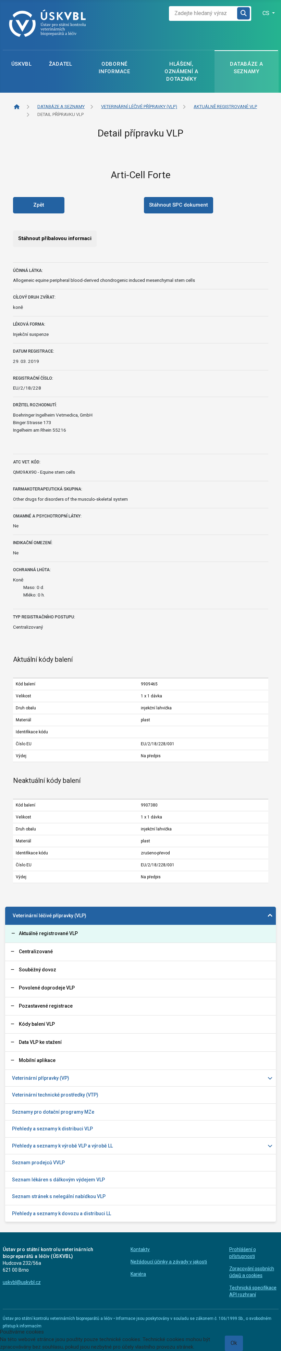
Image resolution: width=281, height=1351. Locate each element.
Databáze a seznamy (246, 68)
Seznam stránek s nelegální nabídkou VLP (59, 1196)
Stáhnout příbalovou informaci (54, 238)
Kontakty (140, 1249)
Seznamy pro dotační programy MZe (53, 1112)
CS (266, 13)
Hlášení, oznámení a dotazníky (181, 71)
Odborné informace (114, 68)
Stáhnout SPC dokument (178, 205)
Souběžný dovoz (37, 969)
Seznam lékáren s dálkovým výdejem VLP (58, 1179)
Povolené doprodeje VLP (47, 988)
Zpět (38, 205)
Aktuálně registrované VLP (48, 933)
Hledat (244, 13)
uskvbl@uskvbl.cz (22, 1282)
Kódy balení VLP (37, 1024)
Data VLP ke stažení (40, 1042)
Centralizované (36, 951)
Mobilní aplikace (37, 1060)
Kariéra (138, 1274)
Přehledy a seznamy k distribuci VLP (52, 1128)
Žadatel (60, 64)
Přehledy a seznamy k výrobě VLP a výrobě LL (62, 1146)
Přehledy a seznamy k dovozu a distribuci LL (61, 1213)
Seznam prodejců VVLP (38, 1162)
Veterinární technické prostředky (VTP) (55, 1095)
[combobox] (203, 13)
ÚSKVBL (21, 64)
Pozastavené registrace (46, 1006)
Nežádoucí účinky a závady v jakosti (169, 1261)
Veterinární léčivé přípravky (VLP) (49, 915)
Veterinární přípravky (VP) (40, 1078)
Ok (234, 1343)
